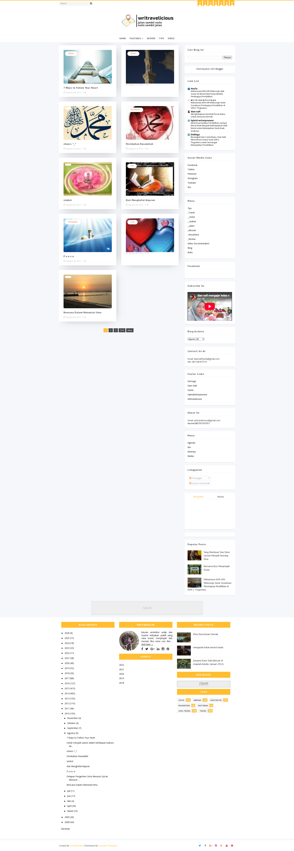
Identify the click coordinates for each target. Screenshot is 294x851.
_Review (192, 239)
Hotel (181, 700)
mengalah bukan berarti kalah (208, 647)
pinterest (192, 173)
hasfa (190, 390)
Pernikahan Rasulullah (139, 143)
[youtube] (226, 3)
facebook (192, 165)
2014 (67, 693)
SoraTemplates (76, 845)
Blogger (219, 68)
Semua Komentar (200, 483)
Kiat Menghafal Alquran (140, 200)
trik (132, 165)
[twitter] (200, 3)
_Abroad (192, 230)
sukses (71, 53)
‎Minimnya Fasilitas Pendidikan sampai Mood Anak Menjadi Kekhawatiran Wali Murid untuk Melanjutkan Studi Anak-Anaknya (209, 127)
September (73, 728)
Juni (69, 796)
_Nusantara (193, 234)
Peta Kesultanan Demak (205, 634)
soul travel (184, 711)
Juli (69, 790)
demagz (192, 381)
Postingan (196, 478)
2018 (67, 673)
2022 (67, 653)
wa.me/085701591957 (199, 423)
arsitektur (216, 700)
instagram (193, 178)
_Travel (191, 212)
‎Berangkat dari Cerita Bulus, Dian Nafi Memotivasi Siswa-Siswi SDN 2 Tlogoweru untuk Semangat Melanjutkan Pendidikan (208, 141)
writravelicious (195, 398)
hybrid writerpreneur (202, 120)
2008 (67, 822)
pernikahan (135, 109)
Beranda (65, 828)
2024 (67, 643)
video (171, 38)
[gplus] (210, 3)
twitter (191, 169)
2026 (67, 633)
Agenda (191, 442)
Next (130, 330)
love (132, 222)
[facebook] (205, 3)
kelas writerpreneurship (221, 497)
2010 (67, 713)
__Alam (191, 225)
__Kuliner (192, 221)
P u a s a (69, 256)
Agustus (71, 733)
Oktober (71, 723)
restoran (203, 705)
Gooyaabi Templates (107, 845)
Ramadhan (72, 222)
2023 (67, 648)
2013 (67, 698)
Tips (161, 38)
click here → (147, 644)
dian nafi (195, 111)
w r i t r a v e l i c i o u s (203, 100)
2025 (67, 638)
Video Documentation (198, 243)
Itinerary (192, 451)
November (72, 718)
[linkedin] (158, 649)
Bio (189, 447)
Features (135, 38)
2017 (67, 678)
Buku (190, 252)
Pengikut (198, 496)
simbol (68, 200)
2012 (67, 703)
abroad (197, 700)
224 (122, 330)
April (69, 805)
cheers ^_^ (70, 143)
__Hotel (191, 217)
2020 (67, 663)
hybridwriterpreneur (197, 394)
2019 (67, 668)
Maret (70, 811)
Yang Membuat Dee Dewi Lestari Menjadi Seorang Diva (217, 555)
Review (151, 38)
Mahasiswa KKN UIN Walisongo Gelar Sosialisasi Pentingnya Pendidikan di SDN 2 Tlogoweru (208, 105)
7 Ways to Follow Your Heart (81, 87)
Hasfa (194, 88)
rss (189, 187)
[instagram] (216, 3)
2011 (67, 708)
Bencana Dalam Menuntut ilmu (83, 312)
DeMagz (195, 134)
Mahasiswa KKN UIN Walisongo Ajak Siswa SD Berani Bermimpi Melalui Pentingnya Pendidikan (207, 94)
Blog (190, 247)
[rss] (221, 3)
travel (203, 711)
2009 (67, 817)
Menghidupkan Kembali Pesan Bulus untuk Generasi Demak (208, 115)
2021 (67, 658)
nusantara (184, 705)
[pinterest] (232, 3)
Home (122, 38)
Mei (69, 801)
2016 (67, 683)
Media (191, 456)
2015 (67, 688)
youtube (192, 182)
